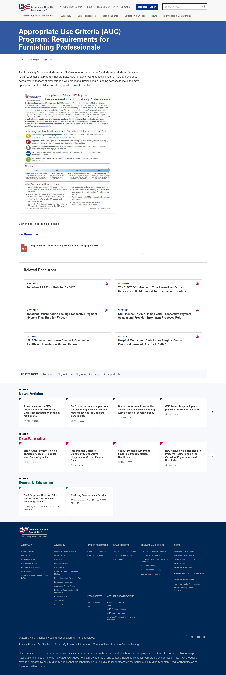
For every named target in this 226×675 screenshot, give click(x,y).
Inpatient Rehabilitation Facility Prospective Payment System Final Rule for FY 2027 (62, 315)
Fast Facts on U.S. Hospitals (124, 551)
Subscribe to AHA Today (184, 551)
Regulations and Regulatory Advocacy (78, 374)
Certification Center (95, 555)
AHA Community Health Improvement (183, 589)
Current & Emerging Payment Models (66, 572)
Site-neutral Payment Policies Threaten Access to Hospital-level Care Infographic (40, 454)
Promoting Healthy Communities (187, 584)
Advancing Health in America (189, 573)
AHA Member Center (71, 6)
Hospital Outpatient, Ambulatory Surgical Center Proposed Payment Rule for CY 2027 (150, 342)
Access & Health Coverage (65, 551)
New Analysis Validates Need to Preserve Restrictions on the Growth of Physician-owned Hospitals (183, 455)
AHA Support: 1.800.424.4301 (33, 571)
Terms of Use (101, 644)
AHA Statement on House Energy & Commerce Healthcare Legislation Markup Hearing (58, 342)
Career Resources (87, 15)
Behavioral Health (61, 563)
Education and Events (153, 545)
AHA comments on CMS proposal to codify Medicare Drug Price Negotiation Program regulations (42, 410)
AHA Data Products (121, 559)
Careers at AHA (27, 551)
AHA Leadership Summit (150, 555)
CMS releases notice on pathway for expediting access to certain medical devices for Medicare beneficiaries (89, 410)
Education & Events (135, 15)
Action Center (59, 555)
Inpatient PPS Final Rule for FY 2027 (51, 287)
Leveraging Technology (63, 582)
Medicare (48, 374)
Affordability (59, 559)
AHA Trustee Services (116, 613)
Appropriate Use (112, 374)
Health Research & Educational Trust (119, 603)
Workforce (58, 604)
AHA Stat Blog (179, 563)
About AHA (26, 545)
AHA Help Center (122, 6)
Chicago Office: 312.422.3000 (33, 563)
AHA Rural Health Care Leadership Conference (155, 560)
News (154, 15)
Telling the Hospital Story (184, 579)
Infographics (47, 59)
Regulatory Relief (61, 596)
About (89, 6)
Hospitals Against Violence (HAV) (67, 578)
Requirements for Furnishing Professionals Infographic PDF (64, 245)
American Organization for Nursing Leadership (121, 618)
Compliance (59, 567)
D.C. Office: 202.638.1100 (31, 567)
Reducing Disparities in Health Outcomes (66, 591)
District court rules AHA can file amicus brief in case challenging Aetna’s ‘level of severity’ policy (136, 409)
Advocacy (66, 15)
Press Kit (91, 606)
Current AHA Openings (96, 551)
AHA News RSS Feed (183, 567)
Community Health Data (122, 555)
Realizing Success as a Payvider (89, 495)
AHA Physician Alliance (116, 609)
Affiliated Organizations (120, 596)
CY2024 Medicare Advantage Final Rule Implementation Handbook (134, 454)
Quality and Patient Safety (64, 586)
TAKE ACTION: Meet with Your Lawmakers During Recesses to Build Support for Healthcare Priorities (152, 289)
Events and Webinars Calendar (153, 551)
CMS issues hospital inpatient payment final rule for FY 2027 (182, 407)
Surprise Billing (60, 600)
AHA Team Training (148, 565)
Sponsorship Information (150, 574)
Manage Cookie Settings (125, 644)
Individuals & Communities (177, 15)
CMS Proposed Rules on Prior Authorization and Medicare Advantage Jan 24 (40, 498)
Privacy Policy (27, 644)
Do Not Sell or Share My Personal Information (64, 644)
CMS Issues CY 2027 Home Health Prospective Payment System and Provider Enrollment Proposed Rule (154, 315)
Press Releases (93, 602)
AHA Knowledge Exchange (151, 569)
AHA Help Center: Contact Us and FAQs (34, 576)
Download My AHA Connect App (187, 559)
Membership (26, 555)
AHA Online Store (28, 559)
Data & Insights (110, 15)
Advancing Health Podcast (184, 555)
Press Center (103, 6)
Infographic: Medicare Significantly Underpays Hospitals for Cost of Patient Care (87, 455)
